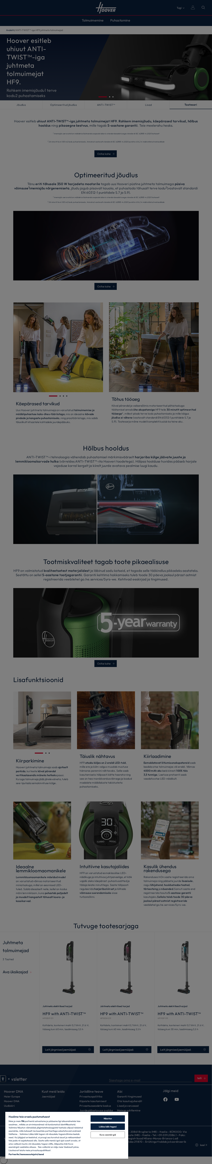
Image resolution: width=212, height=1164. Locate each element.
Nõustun (108, 1118)
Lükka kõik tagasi (107, 1126)
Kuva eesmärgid (108, 1134)
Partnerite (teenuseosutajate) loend (26, 1154)
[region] (66, 1135)
